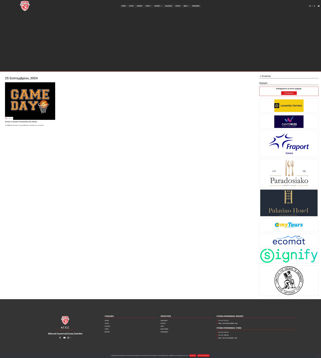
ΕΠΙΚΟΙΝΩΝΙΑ (195, 6)
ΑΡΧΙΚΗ (124, 6)
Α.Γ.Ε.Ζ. (65, 327)
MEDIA (185, 6)
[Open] (312, 6)
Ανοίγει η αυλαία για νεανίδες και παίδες (21, 122)
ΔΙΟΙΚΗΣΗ (139, 6)
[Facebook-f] (314, 6)
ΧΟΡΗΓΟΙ (177, 6)
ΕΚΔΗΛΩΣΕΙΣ (168, 6)
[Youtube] (318, 6)
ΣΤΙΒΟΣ (148, 6)
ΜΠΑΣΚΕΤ (157, 6)
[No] (318, 355)
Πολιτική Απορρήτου (203, 355)
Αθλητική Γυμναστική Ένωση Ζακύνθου (65, 333)
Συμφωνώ (192, 355)
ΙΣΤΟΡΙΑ (131, 6)
